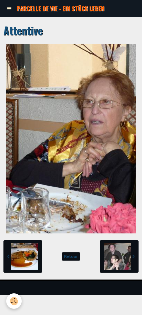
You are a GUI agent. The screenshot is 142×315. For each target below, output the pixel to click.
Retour (71, 256)
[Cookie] (14, 301)
